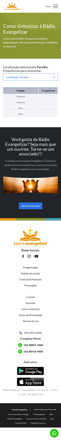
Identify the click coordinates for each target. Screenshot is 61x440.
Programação (30, 267)
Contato (30, 297)
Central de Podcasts (30, 279)
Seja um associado (30, 205)
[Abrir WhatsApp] (53, 432)
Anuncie (30, 303)
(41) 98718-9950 (33, 351)
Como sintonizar (30, 309)
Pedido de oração (30, 273)
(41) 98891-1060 (33, 345)
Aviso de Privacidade (30, 315)
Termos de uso (31, 321)
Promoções (30, 285)
